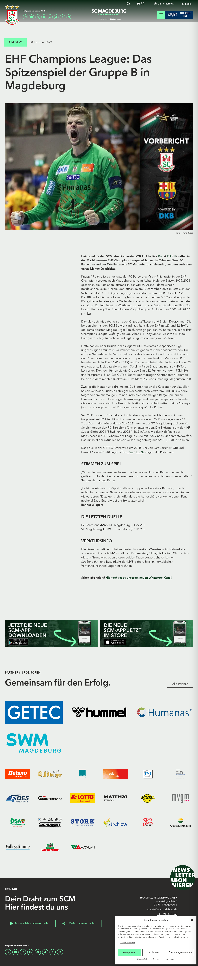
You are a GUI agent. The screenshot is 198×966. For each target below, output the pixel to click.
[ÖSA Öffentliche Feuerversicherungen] (17, 822)
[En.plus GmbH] (180, 774)
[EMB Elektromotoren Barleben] (148, 774)
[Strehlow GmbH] (115, 822)
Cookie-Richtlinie (144, 959)
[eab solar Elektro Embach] (115, 774)
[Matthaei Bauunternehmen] (115, 798)
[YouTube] (31, 16)
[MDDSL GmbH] (148, 798)
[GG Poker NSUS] (50, 798)
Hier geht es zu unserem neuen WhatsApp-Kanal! (139, 577)
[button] (191, 920)
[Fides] (17, 798)
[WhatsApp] (37, 16)
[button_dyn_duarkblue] (179, 15)
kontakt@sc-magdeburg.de (162, 909)
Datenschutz (158, 959)
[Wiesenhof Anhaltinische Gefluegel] (50, 846)
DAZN (171, 256)
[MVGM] (180, 798)
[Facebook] (43, 16)
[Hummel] (99, 712)
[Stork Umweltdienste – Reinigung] (82, 822)
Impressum (169, 959)
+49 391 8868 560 (167, 914)
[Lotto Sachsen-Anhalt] (82, 798)
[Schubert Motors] (50, 822)
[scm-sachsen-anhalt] (109, 14)
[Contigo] (82, 774)
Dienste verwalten (127, 943)
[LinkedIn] (68, 16)
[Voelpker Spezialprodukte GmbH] (180, 822)
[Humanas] (164, 712)
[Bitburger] (50, 774)
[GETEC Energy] (34, 712)
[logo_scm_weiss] (12, 15)
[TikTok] (56, 16)
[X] (62, 16)
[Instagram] (25, 16)
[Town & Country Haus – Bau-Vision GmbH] (148, 822)
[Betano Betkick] (17, 774)
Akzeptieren (129, 952)
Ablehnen (154, 952)
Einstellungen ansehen (180, 952)
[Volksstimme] (17, 846)
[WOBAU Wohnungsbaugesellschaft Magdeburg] (82, 846)
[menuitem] (142, 3)
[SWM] (34, 742)
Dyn (161, 256)
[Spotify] (50, 16)
